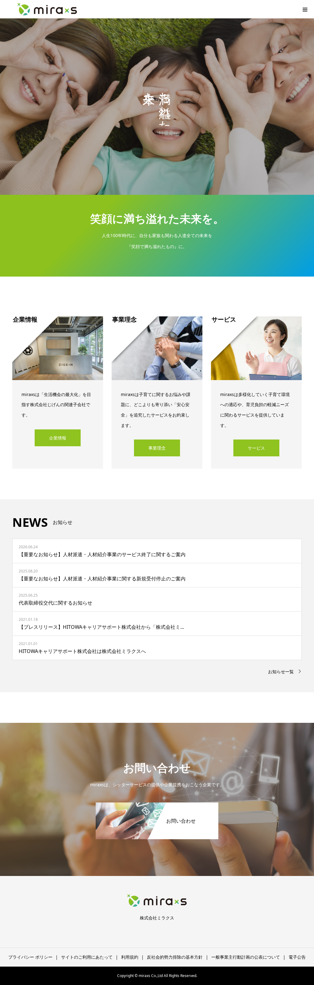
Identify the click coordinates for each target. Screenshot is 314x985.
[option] (157, 106)
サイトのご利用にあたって (87, 957)
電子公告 (297, 957)
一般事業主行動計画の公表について (245, 957)
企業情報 (57, 438)
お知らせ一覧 (281, 671)
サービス (256, 448)
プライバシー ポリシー (30, 957)
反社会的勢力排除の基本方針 (175, 957)
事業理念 (157, 448)
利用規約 (129, 957)
